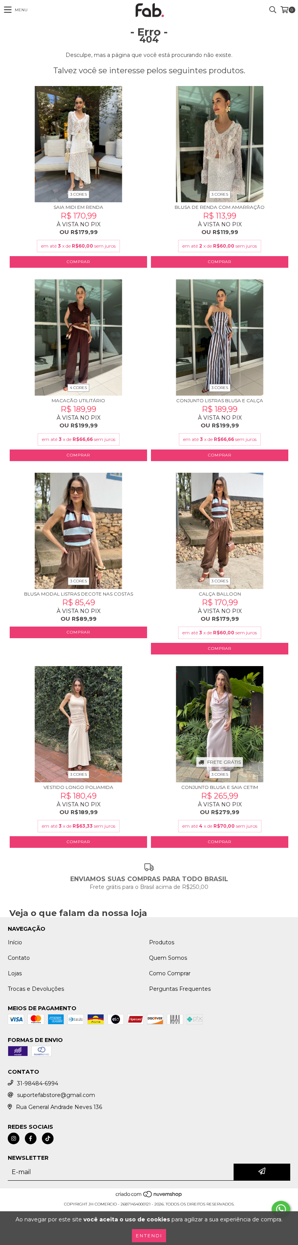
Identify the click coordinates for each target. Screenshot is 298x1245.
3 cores (78, 194)
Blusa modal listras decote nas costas (78, 594)
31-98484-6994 (37, 1083)
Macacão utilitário (78, 400)
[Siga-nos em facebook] (30, 1138)
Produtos (161, 942)
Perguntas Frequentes (180, 988)
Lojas (15, 973)
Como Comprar (170, 973)
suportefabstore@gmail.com (56, 1095)
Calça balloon (220, 594)
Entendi (149, 1235)
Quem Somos (168, 957)
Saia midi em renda (78, 207)
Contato (19, 957)
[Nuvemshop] (149, 1196)
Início (15, 942)
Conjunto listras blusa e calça (219, 400)
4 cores (78, 387)
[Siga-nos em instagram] (13, 1138)
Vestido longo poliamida (78, 787)
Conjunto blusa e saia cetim (219, 787)
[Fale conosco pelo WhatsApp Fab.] (281, 1209)
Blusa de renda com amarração (220, 207)
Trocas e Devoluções (36, 988)
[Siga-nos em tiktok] (48, 1138)
